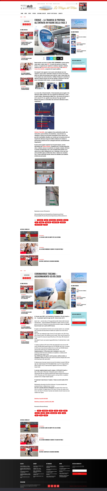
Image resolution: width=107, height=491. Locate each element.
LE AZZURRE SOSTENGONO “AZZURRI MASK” (24, 472)
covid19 (46, 220)
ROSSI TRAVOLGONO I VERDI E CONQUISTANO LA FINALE (51, 476)
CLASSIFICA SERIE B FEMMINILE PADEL (81, 37)
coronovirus (40, 220)
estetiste (65, 220)
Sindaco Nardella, (39, 132)
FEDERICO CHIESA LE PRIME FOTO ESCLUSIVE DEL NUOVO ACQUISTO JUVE (25, 469)
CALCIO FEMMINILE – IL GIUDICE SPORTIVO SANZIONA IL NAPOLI (25, 466)
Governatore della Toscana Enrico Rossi (51, 67)
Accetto (72, 489)
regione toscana (55, 222)
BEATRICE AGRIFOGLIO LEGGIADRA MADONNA (25, 88)
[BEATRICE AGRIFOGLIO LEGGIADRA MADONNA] (26, 81)
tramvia (45, 224)
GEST (48, 64)
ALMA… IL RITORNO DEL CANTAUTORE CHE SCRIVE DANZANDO (37, 471)
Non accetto (77, 489)
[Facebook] (23, 24)
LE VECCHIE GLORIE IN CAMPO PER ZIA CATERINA (26, 59)
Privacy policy (82, 489)
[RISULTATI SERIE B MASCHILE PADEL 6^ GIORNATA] (73, 44)
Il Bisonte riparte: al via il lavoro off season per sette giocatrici (83, 8)
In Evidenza (81, 5)
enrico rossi (60, 220)
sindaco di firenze (39, 224)
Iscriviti (79, 473)
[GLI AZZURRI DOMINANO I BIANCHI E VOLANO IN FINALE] (26, 66)
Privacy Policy (79, 486)
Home (21, 16)
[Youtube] (30, 24)
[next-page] (73, 56)
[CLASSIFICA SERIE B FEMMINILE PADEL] (73, 37)
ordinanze (41, 222)
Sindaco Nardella (46, 146)
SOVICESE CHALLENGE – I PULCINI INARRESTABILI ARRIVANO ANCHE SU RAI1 (25, 475)
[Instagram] (26, 24)
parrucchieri (48, 222)
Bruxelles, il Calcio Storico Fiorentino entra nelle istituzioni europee (64, 476)
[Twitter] (28, 24)
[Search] (77, 4)
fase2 (36, 222)
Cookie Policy (84, 486)
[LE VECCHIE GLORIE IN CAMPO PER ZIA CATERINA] (26, 51)
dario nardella (52, 220)
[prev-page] (72, 56)
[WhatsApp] (54, 58)
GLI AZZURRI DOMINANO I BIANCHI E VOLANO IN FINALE (26, 74)
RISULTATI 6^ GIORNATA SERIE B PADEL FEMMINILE (81, 51)
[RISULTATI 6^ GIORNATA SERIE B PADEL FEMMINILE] (73, 51)
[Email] (58, 58)
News (25, 16)
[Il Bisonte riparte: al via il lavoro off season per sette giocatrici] (26, 35)
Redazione (71, 486)
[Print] (61, 58)
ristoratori (63, 222)
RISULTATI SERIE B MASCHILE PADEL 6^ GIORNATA (81, 44)
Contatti (75, 486)
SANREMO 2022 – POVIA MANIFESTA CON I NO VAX (37, 469)
